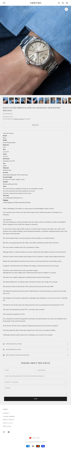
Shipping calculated (19, 119)
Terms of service (7, 423)
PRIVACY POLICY (8, 419)
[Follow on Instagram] (4, 432)
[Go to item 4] (23, 100)
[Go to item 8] (47, 100)
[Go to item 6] (35, 100)
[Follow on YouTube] (9, 432)
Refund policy (7, 426)
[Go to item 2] (11, 100)
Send (35, 399)
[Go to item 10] (58, 100)
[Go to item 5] (29, 100)
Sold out (35, 125)
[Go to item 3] (17, 100)
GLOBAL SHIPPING (9, 416)
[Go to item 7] (41, 100)
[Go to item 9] (52, 100)
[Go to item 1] (5, 100)
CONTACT (6, 413)
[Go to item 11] (64, 100)
